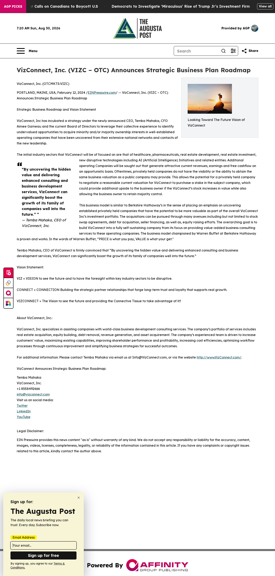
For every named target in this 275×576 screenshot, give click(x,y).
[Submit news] (8, 273)
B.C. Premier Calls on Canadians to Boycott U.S (54, 6)
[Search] (223, 51)
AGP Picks (13, 6)
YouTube (23, 417)
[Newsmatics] (8, 303)
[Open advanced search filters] (233, 51)
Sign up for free (43, 555)
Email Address (23, 537)
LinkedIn (24, 411)
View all (265, 6)
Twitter (22, 406)
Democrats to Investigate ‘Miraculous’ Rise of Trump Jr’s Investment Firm (181, 6)
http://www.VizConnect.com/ (219, 357)
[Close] (79, 498)
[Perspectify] (8, 283)
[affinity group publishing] (8, 293)
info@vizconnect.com (33, 394)
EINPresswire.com (102, 93)
